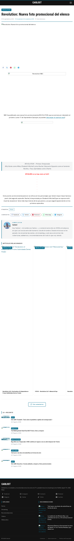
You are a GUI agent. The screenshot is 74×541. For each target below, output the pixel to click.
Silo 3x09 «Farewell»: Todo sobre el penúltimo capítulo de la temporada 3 (31, 419)
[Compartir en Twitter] (7, 67)
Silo (13, 417)
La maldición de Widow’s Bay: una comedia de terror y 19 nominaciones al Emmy (60, 517)
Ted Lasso (15, 450)
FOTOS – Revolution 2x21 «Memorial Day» (46, 391)
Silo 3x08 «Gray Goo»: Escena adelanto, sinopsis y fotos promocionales (31, 464)
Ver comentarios (38, 404)
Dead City (15, 428)
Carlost (6, 484)
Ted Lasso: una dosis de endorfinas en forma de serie (26, 453)
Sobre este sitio (52, 538)
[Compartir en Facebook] (3, 67)
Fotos (11, 209)
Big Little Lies (16, 439)
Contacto (42, 538)
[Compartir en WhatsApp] (14, 67)
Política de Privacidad (65, 538)
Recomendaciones (7, 513)
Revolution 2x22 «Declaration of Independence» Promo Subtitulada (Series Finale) (16, 392)
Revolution (6, 10)
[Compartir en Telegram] (18, 67)
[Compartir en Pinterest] (10, 67)
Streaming (4, 509)
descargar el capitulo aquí (55, 117)
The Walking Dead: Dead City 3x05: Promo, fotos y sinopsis (27, 431)
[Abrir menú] (71, 2)
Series (3, 506)
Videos (3, 516)
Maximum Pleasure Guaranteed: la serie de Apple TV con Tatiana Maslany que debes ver (60, 527)
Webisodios (4, 520)
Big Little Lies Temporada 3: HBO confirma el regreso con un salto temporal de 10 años (35, 442)
